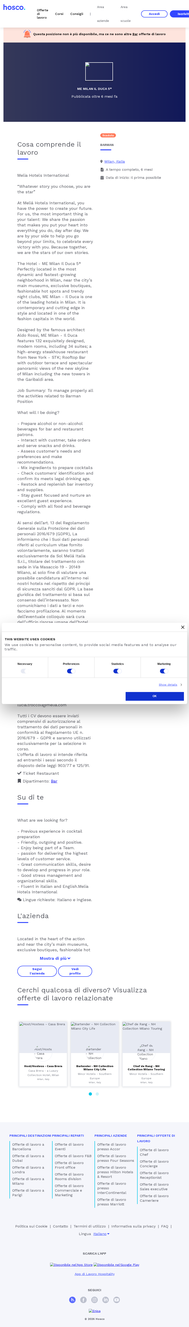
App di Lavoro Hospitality (95, 1274)
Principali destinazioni (30, 1135)
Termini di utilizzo (90, 1226)
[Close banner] (182, 627)
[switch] (71, 671)
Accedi (154, 14)
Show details (168, 684)
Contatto (60, 1226)
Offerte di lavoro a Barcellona (28, 1146)
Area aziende (103, 14)
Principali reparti (68, 1135)
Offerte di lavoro (42, 13)
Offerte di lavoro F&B (73, 1156)
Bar (135, 34)
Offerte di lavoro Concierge (154, 1163)
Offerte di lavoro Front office (69, 1165)
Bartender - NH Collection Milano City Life (94, 1068)
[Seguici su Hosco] (72, 1300)
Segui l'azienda (37, 971)
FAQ (164, 1226)
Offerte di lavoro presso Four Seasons (115, 1158)
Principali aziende (110, 1135)
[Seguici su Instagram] (94, 1300)
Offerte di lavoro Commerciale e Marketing (69, 1190)
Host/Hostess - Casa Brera (43, 1066)
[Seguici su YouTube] (116, 1300)
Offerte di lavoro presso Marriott (111, 1201)
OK (155, 696)
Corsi (59, 14)
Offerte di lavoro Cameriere (154, 1198)
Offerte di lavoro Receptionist (154, 1175)
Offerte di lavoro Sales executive (154, 1186)
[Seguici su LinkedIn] (105, 1300)
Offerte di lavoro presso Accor (111, 1146)
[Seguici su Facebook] (83, 1300)
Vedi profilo (75, 971)
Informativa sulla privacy (133, 1226)
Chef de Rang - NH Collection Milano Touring (146, 1068)
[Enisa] (94, 1311)
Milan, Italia (114, 161)
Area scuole (126, 14)
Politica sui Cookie (31, 1226)
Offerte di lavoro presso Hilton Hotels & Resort (115, 1172)
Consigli (76, 14)
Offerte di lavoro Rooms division (69, 1176)
